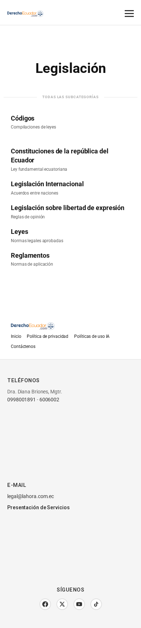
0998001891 (21, 399)
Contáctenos (23, 346)
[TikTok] (96, 604)
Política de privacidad (47, 336)
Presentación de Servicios (38, 507)
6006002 (49, 399)
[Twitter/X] (62, 604)
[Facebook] (45, 604)
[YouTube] (79, 604)
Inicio (16, 336)
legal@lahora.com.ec (30, 496)
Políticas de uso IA (92, 336)
